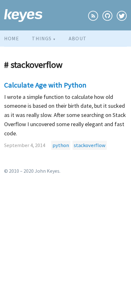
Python (44, 51)
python (60, 145)
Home (11, 38)
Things (44, 38)
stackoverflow (90, 145)
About (77, 38)
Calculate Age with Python (45, 85)
